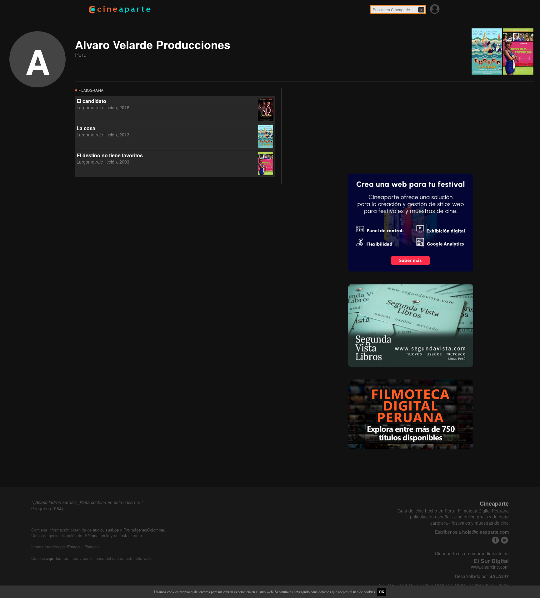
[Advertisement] (335, 127)
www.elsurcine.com (490, 567)
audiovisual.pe (106, 530)
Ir (421, 10)
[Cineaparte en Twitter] (504, 540)
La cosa (86, 128)
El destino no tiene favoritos (110, 155)
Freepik (74, 547)
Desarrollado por (482, 576)
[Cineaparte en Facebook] (495, 540)
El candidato (91, 101)
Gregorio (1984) (47, 508)
